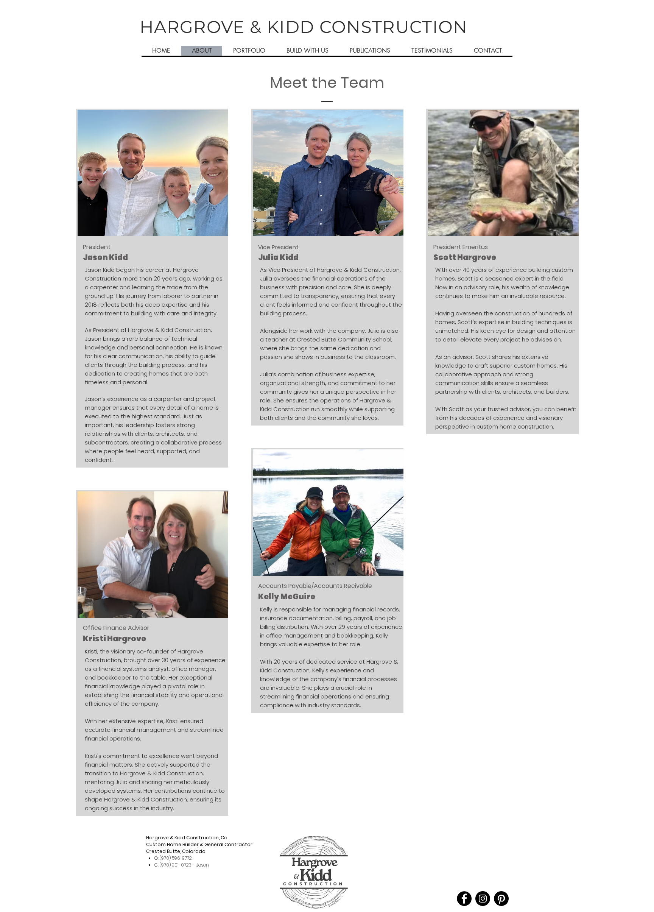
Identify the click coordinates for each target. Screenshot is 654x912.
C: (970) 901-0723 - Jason (181, 865)
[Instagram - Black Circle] (482, 898)
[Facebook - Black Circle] (464, 898)
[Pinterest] (501, 898)
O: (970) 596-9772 (173, 858)
